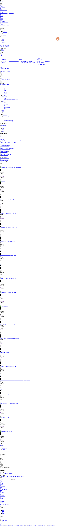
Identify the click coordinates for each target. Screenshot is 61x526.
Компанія (1, 484)
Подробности (2, 176)
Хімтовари (12, 140)
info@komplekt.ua (3, 35)
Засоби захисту (8, 140)
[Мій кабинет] (0, 72)
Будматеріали (14, 142)
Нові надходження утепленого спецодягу (6, 473)
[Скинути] (0, 463)
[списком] (1, 162)
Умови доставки (2, 495)
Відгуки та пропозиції (3, 489)
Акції (1, 481)
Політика (1, 497)
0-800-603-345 (2, 24)
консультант (2, 469)
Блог (1, 487)
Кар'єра (1, 490)
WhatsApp (3, 42)
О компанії (1, 485)
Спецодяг (1, 140)
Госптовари (15, 140)
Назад (5, 88)
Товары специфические (20, 140)
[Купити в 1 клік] (0, 165)
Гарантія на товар (2, 496)
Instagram (3, 38)
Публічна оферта (2, 486)
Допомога (1, 498)
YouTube (3, 40)
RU (2, 56)
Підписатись (13, 479)
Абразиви (1, 142)
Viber (2, 130)
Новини (1, 483)
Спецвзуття (4, 140)
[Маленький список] (0, 163)
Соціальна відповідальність (4, 491)
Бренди (1, 482)
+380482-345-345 (4, 45)
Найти (1, 516)
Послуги (5, 98)
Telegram (3, 39)
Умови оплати (2, 494)
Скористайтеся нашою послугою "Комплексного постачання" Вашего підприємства (12, 476)
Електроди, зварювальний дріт (7, 142)
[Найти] (1, 4)
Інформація (2, 492)
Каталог (5, 89)
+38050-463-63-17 (4, 26)
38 (3, 445)
